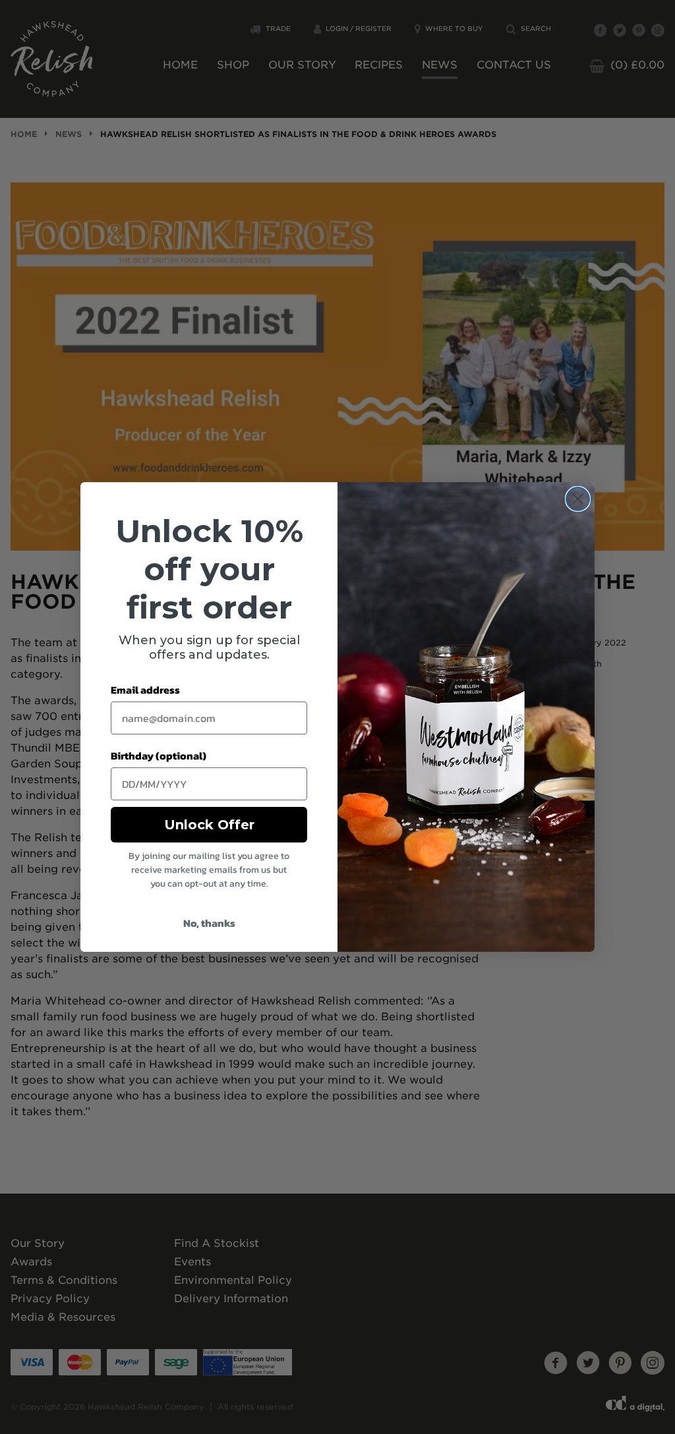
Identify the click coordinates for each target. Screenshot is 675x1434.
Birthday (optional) (158, 755)
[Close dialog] (577, 498)
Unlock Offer (209, 825)
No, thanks (209, 923)
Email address (145, 690)
